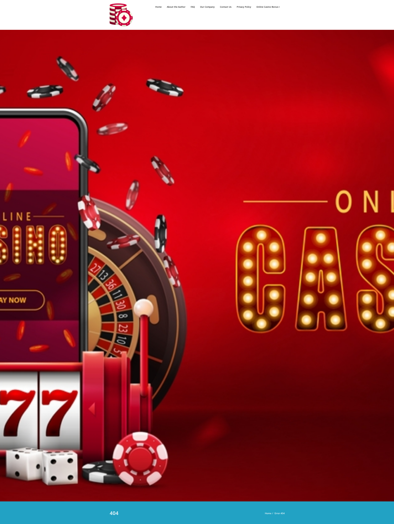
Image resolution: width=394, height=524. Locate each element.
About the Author (176, 6)
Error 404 (280, 513)
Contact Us (225, 6)
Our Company (207, 6)
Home (158, 6)
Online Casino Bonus (267, 6)
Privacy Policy (244, 6)
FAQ (193, 6)
